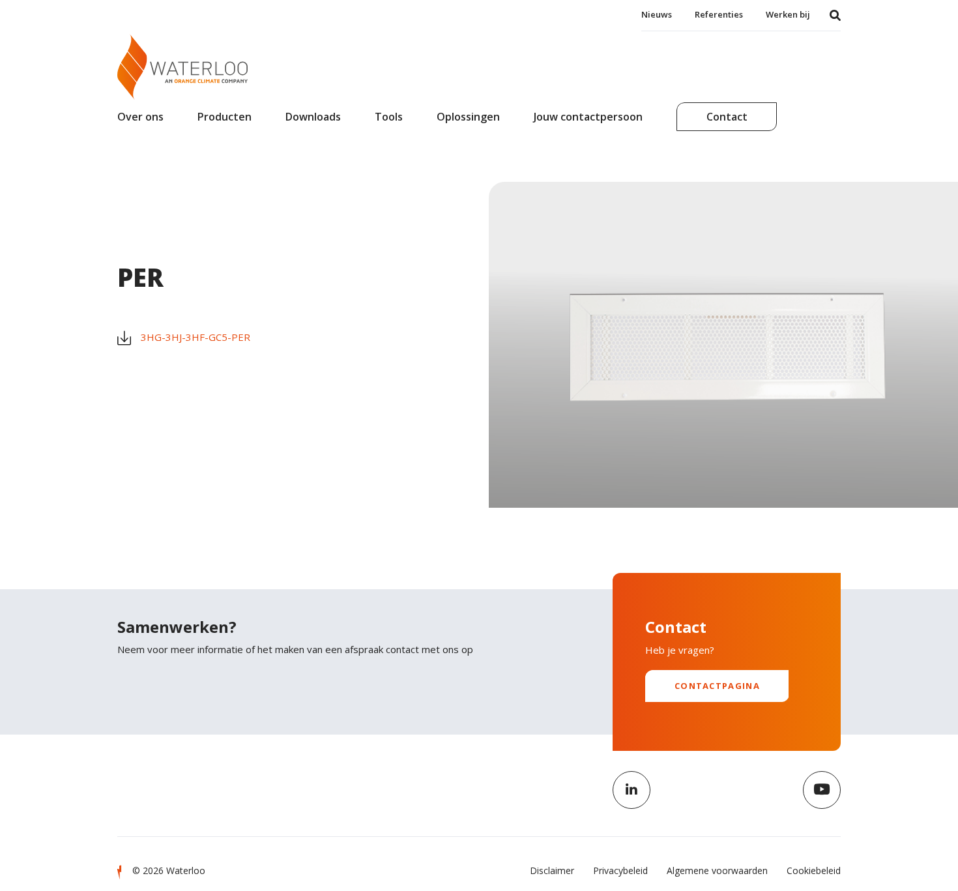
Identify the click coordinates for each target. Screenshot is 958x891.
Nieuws (656, 14)
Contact (727, 117)
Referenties (719, 14)
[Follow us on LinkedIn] (631, 790)
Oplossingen (468, 117)
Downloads (313, 117)
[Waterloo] (182, 67)
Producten (224, 117)
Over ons (140, 117)
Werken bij (788, 14)
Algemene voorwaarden (717, 870)
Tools (389, 117)
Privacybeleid (620, 870)
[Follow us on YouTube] (822, 790)
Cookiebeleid (814, 870)
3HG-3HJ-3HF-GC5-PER (195, 336)
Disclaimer (552, 870)
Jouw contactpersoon (588, 117)
